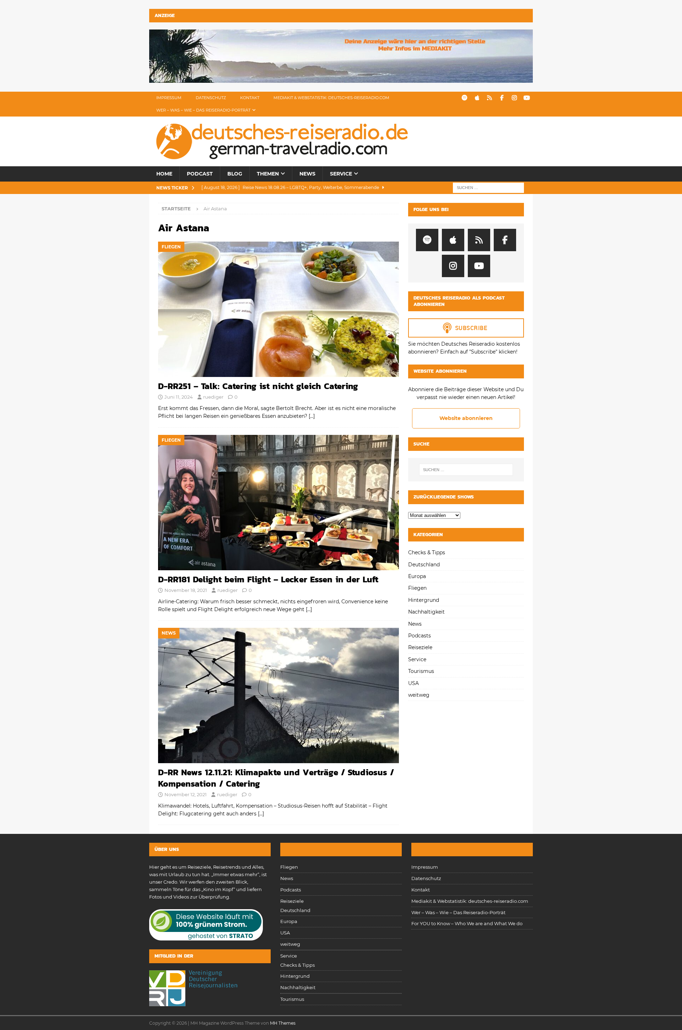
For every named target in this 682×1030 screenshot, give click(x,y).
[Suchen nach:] (488, 187)
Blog (234, 174)
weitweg (418, 695)
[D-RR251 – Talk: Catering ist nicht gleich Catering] (278, 309)
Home (164, 174)
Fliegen (417, 588)
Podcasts (419, 635)
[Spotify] (464, 98)
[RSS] (489, 98)
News (307, 174)
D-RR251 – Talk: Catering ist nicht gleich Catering (258, 386)
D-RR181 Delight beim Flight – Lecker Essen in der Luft (268, 579)
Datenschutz (211, 97)
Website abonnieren (466, 418)
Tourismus (421, 671)
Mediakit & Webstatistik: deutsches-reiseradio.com (331, 97)
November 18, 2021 (185, 590)
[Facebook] (502, 98)
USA (413, 683)
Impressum (169, 97)
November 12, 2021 (185, 794)
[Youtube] (526, 98)
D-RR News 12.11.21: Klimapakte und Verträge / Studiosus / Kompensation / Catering (276, 777)
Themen (268, 174)
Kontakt (249, 97)
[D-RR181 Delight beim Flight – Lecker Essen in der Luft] (278, 502)
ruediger (213, 397)
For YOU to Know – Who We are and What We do (467, 923)
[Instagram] (514, 98)
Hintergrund (423, 600)
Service (341, 174)
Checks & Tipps (426, 552)
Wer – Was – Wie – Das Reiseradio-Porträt (203, 110)
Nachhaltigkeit (426, 612)
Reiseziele (420, 647)
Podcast (200, 174)
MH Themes (283, 1023)
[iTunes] (477, 98)
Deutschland (424, 564)
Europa (417, 576)
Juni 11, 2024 (178, 397)
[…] (312, 416)
